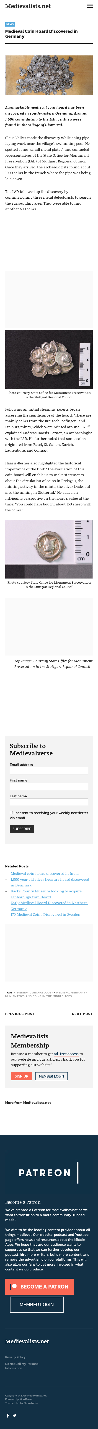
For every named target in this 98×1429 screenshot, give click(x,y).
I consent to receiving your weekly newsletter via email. (49, 815)
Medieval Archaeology (35, 992)
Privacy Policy (15, 1357)
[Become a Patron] (39, 1293)
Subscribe (22, 828)
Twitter (15, 1415)
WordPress (26, 1399)
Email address (21, 764)
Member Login (51, 1076)
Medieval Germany (70, 992)
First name (18, 780)
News (10, 24)
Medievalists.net (28, 6)
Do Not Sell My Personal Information (22, 1366)
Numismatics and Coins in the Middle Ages (38, 996)
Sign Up (21, 1076)
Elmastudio (31, 1403)
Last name (18, 796)
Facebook (8, 1415)
